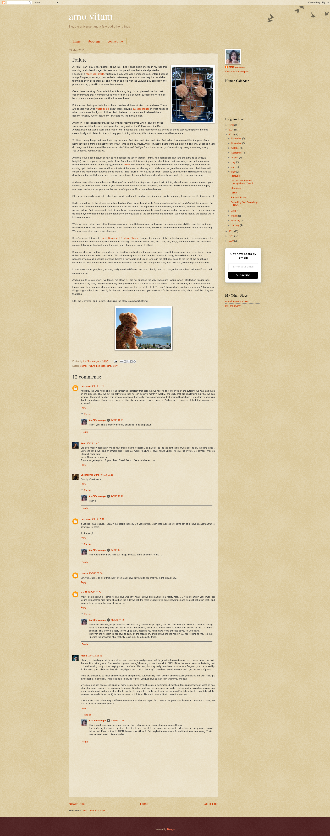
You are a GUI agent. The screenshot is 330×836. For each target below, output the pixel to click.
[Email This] (121, 361)
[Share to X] (128, 361)
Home (144, 804)
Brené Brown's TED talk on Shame (120, 238)
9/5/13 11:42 (92, 443)
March (234, 215)
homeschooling (103, 366)
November (236, 143)
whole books (102, 109)
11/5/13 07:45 (117, 720)
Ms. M (84, 592)
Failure (234, 192)
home (77, 41)
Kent (83, 443)
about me (94, 41)
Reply (83, 407)
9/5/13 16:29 (117, 496)
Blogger (171, 829)
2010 (231, 241)
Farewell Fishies (239, 197)
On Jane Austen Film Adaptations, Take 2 (242, 182)
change (83, 366)
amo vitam (91, 16)
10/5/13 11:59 (117, 620)
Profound (235, 176)
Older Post (211, 804)
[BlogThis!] (124, 361)
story (115, 366)
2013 (231, 134)
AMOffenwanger (97, 420)
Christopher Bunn (90, 475)
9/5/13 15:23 (107, 475)
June (234, 167)
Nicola (84, 655)
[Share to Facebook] (131, 361)
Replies (87, 414)
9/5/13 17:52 (98, 519)
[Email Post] (115, 361)
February (236, 220)
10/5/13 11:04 (94, 592)
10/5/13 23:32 (95, 655)
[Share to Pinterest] (134, 361)
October (235, 148)
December (236, 138)
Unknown (86, 386)
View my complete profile (237, 71)
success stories (141, 109)
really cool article (95, 74)
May (233, 172)
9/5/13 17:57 (117, 550)
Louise (84, 573)
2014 (231, 129)
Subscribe (243, 275)
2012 (231, 231)
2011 (231, 236)
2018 (231, 125)
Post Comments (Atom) (94, 810)
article (127, 164)
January (235, 225)
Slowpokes (236, 188)
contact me (115, 41)
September (237, 152)
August (235, 157)
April (233, 211)
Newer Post (77, 804)
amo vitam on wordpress (237, 301)
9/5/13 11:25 (117, 420)
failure (92, 366)
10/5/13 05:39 (95, 573)
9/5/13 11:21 (98, 386)
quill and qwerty (233, 305)
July (233, 162)
